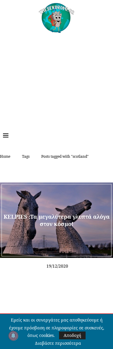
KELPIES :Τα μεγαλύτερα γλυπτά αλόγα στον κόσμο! (57, 220)
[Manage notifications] (13, 336)
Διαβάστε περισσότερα (58, 343)
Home (5, 156)
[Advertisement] (56, 78)
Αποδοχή (72, 335)
